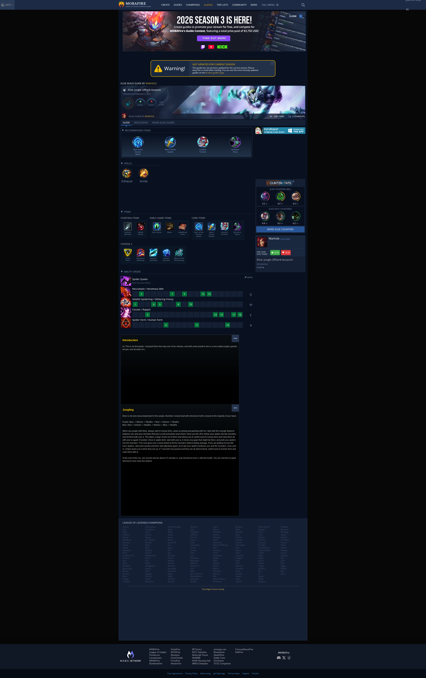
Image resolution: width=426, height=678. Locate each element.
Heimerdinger (174, 527)
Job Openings (219, 673)
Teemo (261, 537)
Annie (125, 547)
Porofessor (154, 655)
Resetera (175, 655)
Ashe (125, 553)
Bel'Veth (126, 566)
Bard (125, 563)
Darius (148, 534)
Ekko (147, 545)
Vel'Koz (261, 568)
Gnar (147, 571)
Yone (283, 545)
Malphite (194, 558)
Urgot (261, 558)
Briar (125, 576)
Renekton (217, 581)
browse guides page (215, 72)
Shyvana (239, 555)
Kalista (171, 560)
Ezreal (148, 553)
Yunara (284, 550)
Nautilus (217, 532)
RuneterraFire (155, 663)
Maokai (193, 563)
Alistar (126, 537)
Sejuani (239, 540)
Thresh (261, 540)
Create (165, 4)
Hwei (170, 529)
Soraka (239, 573)
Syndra (239, 581)
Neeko (216, 534)
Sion (238, 560)
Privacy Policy (191, 673)
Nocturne (217, 542)
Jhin (169, 550)
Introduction (262, 264)
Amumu (126, 542)
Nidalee (216, 537)
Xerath (284, 537)
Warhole (151, 83)
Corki (147, 532)
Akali (125, 532)
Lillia (192, 542)
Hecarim (149, 581)
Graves (148, 576)
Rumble (239, 532)
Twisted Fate (264, 550)
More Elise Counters (280, 229)
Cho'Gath (149, 529)
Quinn (215, 566)
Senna (238, 542)
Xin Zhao (285, 540)
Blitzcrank (127, 568)
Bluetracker (219, 652)
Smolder (239, 568)
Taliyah (261, 529)
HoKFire (239, 652)
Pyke (215, 560)
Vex (260, 571)
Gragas (148, 573)
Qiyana (216, 563)
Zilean (283, 568)
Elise (147, 547)
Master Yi (194, 566)
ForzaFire (175, 660)
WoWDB (196, 658)
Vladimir (262, 581)
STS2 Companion (222, 663)
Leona (193, 540)
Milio (192, 571)
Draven (148, 542)
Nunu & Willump (220, 545)
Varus (261, 560)
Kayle (170, 573)
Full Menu (268, 4)
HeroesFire (176, 663)
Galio (147, 563)
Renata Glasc (219, 579)
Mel (192, 568)
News (254, 4)
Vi (259, 573)
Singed (239, 558)
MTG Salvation (199, 652)
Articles (255, 673)
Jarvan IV (172, 542)
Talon (260, 532)
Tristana (262, 542)
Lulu (192, 553)
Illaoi (170, 532)
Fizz (147, 560)
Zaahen (284, 555)
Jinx (169, 553)
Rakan (216, 568)
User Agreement (175, 673)
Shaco (238, 550)
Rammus (217, 571)
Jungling (260, 267)
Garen (148, 568)
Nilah (215, 540)
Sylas (238, 579)
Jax (169, 545)
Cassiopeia (150, 527)
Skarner (239, 566)
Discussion (141, 122)
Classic (208, 4)
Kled (192, 529)
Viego (260, 576)
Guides (178, 4)
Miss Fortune (196, 573)
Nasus (216, 529)
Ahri (124, 529)
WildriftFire (154, 660)
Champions (193, 4)
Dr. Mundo (150, 540)
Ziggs (283, 566)
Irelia (170, 534)
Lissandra (194, 545)
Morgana (194, 579)
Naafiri (193, 581)
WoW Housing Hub (201, 660)
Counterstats (155, 658)
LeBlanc (194, 534)
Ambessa (127, 540)
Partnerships (234, 673)
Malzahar (194, 560)
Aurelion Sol (128, 555)
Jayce (170, 547)
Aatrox (126, 527)
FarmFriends (177, 658)
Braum (126, 573)
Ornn (215, 553)
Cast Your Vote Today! (262, 253)
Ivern (170, 537)
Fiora (147, 558)
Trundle (261, 545)
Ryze (238, 534)
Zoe (282, 571)
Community (239, 4)
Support (245, 673)
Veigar (261, 566)
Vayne (261, 563)
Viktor (261, 579)
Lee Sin (193, 537)
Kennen (171, 579)
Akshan (126, 534)
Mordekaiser (196, 576)
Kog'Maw (194, 532)
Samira (239, 537)
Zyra (283, 573)
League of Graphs (157, 652)
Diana (148, 537)
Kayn (170, 576)
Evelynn (148, 550)
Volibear (284, 527)
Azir (124, 560)
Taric (260, 534)
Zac (282, 558)
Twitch (261, 553)
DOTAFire (175, 652)
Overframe (219, 660)
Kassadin (172, 568)
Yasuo (283, 542)
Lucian (193, 550)
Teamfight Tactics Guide (213, 589)
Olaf (215, 547)
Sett (237, 547)
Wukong (284, 532)
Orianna (216, 550)
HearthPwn (219, 655)
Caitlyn (126, 579)
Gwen (148, 579)
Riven (238, 529)
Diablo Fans (219, 658)
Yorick (283, 547)
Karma (171, 563)
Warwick (285, 529)
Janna (170, 540)
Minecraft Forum (200, 655)
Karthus (171, 566)
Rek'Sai (216, 573)
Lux (192, 555)
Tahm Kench (264, 527)
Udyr (260, 555)
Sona (238, 571)
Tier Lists (222, 4)
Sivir (238, 563)
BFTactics (197, 649)
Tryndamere (264, 547)
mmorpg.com (220, 649)
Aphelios (127, 550)
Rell (214, 576)
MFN (8, 5)
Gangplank (150, 566)
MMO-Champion (200, 663)
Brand (125, 571)
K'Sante (171, 555)
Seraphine (240, 545)
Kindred (194, 527)
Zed (282, 560)
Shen (238, 553)
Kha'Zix (171, 581)
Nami (215, 527)
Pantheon (217, 555)
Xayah (283, 534)
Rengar (239, 527)
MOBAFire (154, 649)
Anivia (125, 545)
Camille (126, 581)
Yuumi (284, 553)
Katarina (172, 571)
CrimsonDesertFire (244, 649)
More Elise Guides (163, 122)
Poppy (216, 558)
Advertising (205, 673)
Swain (238, 576)
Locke (193, 547)
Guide (126, 122)
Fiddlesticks (150, 555)
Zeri (282, 563)
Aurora (126, 558)
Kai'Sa (171, 558)
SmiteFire (175, 649)
